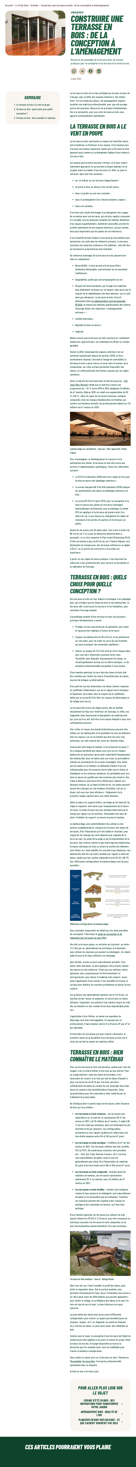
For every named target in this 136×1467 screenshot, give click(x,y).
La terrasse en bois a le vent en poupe (33, 104)
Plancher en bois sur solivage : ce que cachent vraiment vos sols (100, 1421)
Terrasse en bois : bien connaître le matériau (35, 118)
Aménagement (77, 12)
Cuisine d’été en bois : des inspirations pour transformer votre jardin (101, 1404)
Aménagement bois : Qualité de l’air (102, 1413)
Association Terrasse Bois (83, 1361)
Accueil (9, 5)
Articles (34, 5)
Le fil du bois (21, 5)
